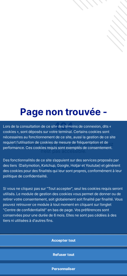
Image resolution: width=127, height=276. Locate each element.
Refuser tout (63, 254)
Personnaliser (63, 269)
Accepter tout (63, 240)
